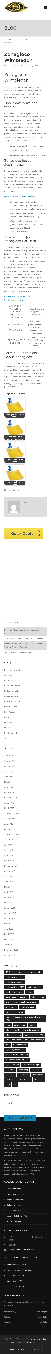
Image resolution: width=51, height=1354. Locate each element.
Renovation (9, 727)
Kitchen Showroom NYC (16, 1286)
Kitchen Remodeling (12, 696)
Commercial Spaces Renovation (19, 1270)
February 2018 (10, 902)
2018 (8, 972)
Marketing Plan (10, 706)
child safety (10, 992)
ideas (8, 1025)
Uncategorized (10, 733)
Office (6, 717)
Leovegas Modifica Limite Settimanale (20, 196)
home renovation (27, 1007)
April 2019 (8, 855)
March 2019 (9, 860)
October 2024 (10, 761)
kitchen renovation (13, 1035)
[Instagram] (31, 1118)
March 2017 (9, 934)
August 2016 (9, 955)
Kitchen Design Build (13, 691)
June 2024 (8, 776)
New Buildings (10, 712)
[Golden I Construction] (16, 7)
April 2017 (8, 929)
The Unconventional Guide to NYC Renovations (24, 638)
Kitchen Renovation (12, 701)
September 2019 (11, 834)
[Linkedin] (23, 1118)
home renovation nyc (14, 1012)
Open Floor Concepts (31, 1064)
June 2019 (8, 850)
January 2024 (9, 803)
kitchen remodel (12, 1030)
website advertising (38, 1339)
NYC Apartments (19, 1045)
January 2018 (9, 908)
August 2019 (9, 839)
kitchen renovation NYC (34, 1035)
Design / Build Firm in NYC (17, 1216)
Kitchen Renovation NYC (16, 1275)
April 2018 (8, 892)
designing (24, 997)
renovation (10, 1074)
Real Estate (9, 722)
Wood (6, 738)
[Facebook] (19, 1118)
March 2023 (9, 808)
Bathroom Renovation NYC (17, 1264)
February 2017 (10, 939)
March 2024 (9, 792)
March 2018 (9, 897)
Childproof (8, 675)
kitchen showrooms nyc (34, 1040)
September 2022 (11, 813)
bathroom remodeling (15, 977)
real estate (10, 1069)
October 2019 (10, 829)
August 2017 (9, 918)
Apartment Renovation (15, 1199)
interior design (20, 1025)
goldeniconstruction (29, 1002)
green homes (11, 1007)
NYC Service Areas (14, 1221)
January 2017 (9, 944)
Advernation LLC (33, 1342)
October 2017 (10, 913)
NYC (7, 1045)
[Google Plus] (27, 1118)
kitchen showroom (13, 1040)
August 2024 (9, 766)
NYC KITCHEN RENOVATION (17, 1054)
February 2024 (10, 797)
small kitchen (37, 1074)
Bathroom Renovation (13, 670)
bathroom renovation (14, 982)
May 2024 (8, 782)
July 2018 (8, 876)
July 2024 (8, 771)
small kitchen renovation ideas (18, 1079)
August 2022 (9, 818)
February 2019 (10, 866)
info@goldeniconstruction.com (21, 1250)
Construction (9, 680)
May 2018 (8, 887)
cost (21, 992)
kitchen (32, 1025)
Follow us (11, 1118)
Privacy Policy (37, 1349)
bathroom (18, 972)
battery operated (34, 987)
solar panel (38, 1079)
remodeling (23, 1069)
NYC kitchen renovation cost (17, 1059)
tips (15, 1084)
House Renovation (14, 1189)
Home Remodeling (12, 685)
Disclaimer (25, 1349)
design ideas (11, 997)
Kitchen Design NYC (14, 1281)
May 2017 (8, 923)
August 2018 (9, 871)
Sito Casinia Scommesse (14, 300)
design (29, 992)
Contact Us (14, 1349)
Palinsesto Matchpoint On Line (17, 296)
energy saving (11, 1002)
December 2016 (11, 950)
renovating (36, 1069)
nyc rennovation (12, 1064)
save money (23, 1074)
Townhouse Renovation (16, 1194)
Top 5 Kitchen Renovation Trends (18, 652)
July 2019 (8, 845)
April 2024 (8, 787)
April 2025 (8, 755)
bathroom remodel (33, 972)
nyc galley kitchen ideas (15, 1050)
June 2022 (8, 824)
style (8, 1084)
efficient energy (38, 997)
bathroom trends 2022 (15, 987)
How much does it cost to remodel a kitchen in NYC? (24, 1018)
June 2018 (8, 881)
